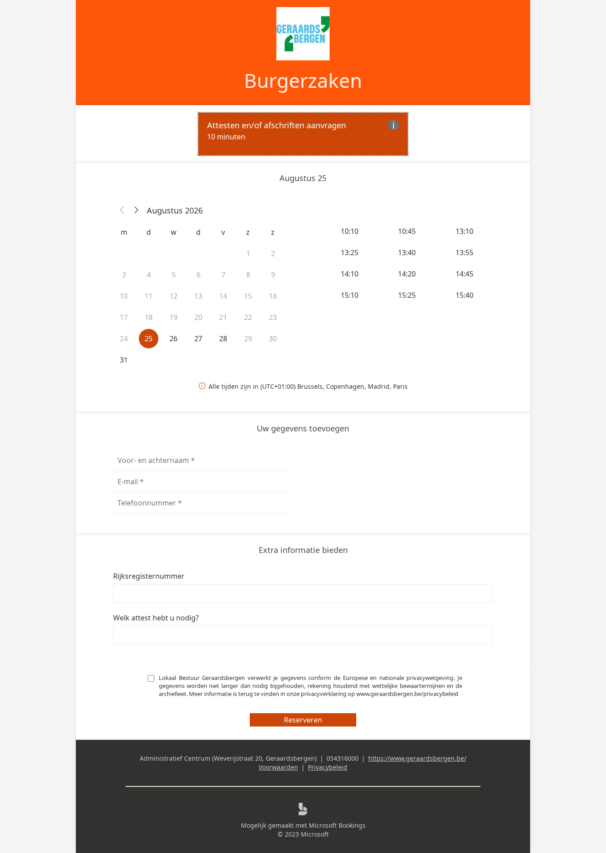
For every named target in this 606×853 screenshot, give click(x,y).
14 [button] (223, 296)
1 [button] (248, 253)
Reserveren (303, 720)
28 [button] (223, 339)
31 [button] (124, 360)
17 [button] (124, 317)
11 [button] (149, 296)
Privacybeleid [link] (327, 767)
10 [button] (124, 296)
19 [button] (173, 317)
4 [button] (149, 275)
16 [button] (273, 296)
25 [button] (149, 339)
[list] (303, 134)
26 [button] (173, 339)
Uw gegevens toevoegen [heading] (303, 428)
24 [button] (124, 339)
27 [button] (198, 339)
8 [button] (248, 275)
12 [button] (173, 296)
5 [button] (174, 275)
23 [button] (273, 317)
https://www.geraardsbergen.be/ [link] (417, 758)
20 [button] (198, 317)
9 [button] (273, 275)
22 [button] (248, 317)
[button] (122, 210)
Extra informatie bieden (303, 550)
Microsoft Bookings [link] (337, 825)
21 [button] (223, 317)
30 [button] (273, 339)
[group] (408, 263)
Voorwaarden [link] (278, 767)
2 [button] (273, 253)
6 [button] (199, 275)
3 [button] (124, 275)
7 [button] (223, 275)
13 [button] (198, 296)
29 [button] (248, 339)
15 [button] (248, 296)
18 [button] (149, 317)
